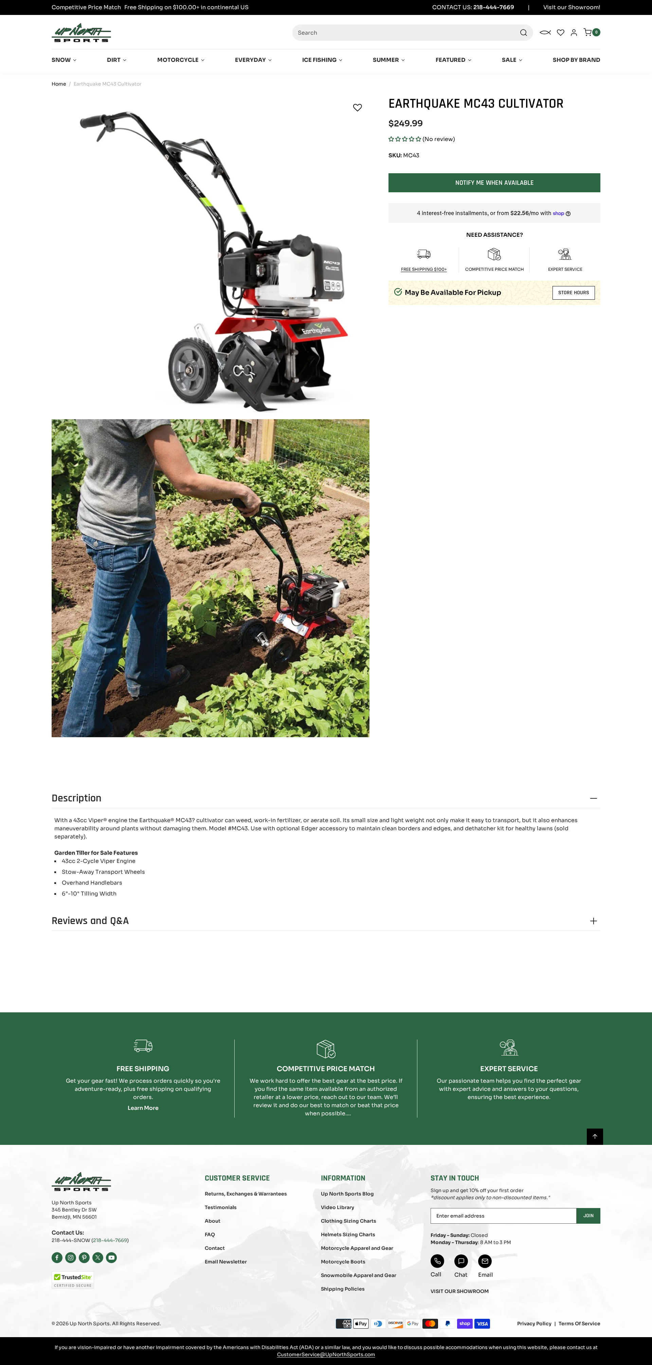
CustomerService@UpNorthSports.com (326, 1354)
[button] (404, 139)
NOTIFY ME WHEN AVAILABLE (494, 182)
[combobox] (412, 32)
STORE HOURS (573, 292)
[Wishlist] (357, 108)
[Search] (524, 33)
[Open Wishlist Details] (560, 32)
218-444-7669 (110, 1240)
